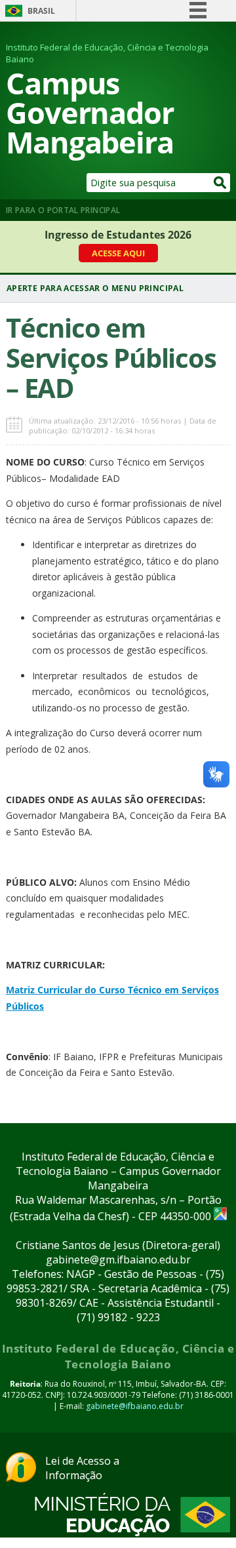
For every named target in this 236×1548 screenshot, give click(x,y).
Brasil (41, 10)
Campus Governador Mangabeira (90, 112)
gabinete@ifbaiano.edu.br (135, 1406)
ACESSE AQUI (118, 253)
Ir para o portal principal (63, 210)
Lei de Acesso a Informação (82, 1468)
